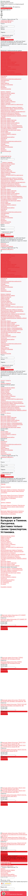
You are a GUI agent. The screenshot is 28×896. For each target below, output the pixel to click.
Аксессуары (4, 66)
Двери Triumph (5, 103)
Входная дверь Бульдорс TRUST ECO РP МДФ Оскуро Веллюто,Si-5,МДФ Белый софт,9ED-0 (13, 844)
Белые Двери (5, 57)
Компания (4, 138)
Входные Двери (6, 60)
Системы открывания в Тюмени (11, 114)
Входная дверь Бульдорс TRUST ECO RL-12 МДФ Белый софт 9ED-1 (14, 795)
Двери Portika (5, 56)
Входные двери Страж (8, 63)
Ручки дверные (6, 67)
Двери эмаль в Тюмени (8, 101)
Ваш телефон (5, 890)
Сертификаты (5, 80)
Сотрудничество (6, 151)
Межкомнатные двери (8, 53)
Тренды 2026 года (6, 100)
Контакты (3, 149)
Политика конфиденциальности (11, 79)
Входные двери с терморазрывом (11, 125)
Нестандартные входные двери (11, 130)
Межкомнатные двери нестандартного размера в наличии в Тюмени (13, 112)
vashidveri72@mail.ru (7, 20)
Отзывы (3, 82)
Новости (3, 77)
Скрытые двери (6, 59)
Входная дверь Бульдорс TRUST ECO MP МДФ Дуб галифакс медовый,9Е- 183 (14, 705)
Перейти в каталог (6, 8)
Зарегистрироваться (7, 40)
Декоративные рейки (7, 72)
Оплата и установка (7, 147)
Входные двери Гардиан (8, 62)
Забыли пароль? (6, 37)
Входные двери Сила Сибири (10, 65)
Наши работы (5, 145)
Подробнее (4, 629)
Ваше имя (4, 887)
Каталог (3, 868)
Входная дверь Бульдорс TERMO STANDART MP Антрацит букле (11, 662)
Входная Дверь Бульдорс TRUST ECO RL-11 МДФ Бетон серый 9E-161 (14, 750)
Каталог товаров (6, 91)
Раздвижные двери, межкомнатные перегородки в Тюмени (12, 109)
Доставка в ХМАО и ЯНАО (9, 128)
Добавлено (4, 628)
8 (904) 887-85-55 (6, 22)
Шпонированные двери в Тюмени (11, 107)
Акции (3, 148)
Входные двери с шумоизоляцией (12, 127)
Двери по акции (6, 55)
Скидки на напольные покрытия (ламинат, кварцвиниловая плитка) (12, 74)
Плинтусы (4, 70)
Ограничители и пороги (8, 69)
